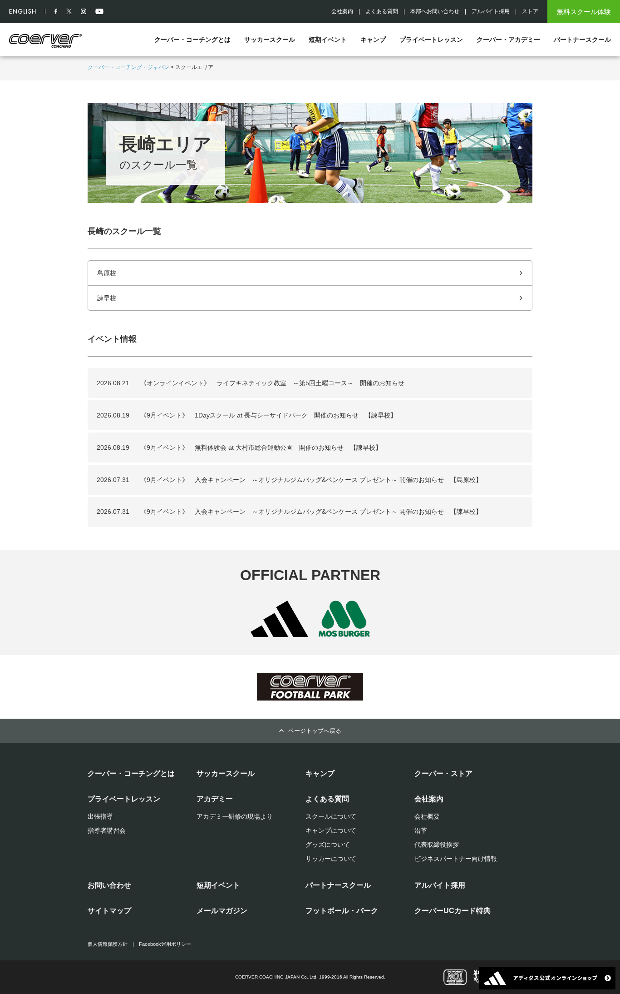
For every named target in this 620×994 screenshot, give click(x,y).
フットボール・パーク (341, 910)
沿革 (420, 830)
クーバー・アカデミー (508, 39)
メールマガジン (222, 910)
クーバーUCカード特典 (452, 910)
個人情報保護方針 (108, 944)
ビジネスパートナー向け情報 (455, 858)
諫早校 (106, 298)
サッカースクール (269, 39)
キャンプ (373, 39)
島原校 (106, 273)
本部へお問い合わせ (434, 11)
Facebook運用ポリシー (165, 944)
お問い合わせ (109, 885)
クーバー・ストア (443, 773)
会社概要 (427, 816)
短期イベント (328, 39)
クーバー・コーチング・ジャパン (128, 67)
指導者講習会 (107, 830)
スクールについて (330, 816)
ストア (530, 11)
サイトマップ (109, 910)
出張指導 (100, 816)
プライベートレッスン (431, 39)
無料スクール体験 (583, 11)
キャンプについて (330, 830)
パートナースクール (582, 39)
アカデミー (215, 799)
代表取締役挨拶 (436, 844)
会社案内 (342, 11)
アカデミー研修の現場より (235, 816)
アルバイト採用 (491, 11)
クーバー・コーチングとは (192, 39)
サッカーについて (330, 858)
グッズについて (327, 844)
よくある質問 (381, 11)
